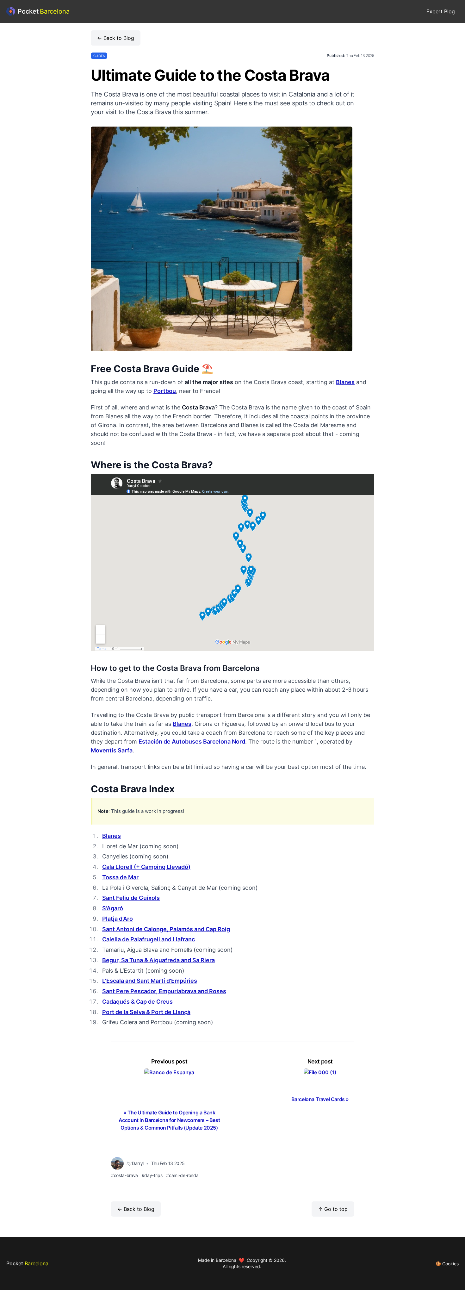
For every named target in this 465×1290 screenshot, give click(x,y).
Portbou (164, 391)
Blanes (345, 382)
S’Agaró (112, 908)
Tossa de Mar (120, 877)
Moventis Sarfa (112, 750)
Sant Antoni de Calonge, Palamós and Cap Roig (166, 929)
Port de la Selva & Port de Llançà (146, 1012)
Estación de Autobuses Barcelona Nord (192, 741)
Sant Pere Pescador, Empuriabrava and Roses (164, 991)
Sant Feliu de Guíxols (131, 897)
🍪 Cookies (447, 1263)
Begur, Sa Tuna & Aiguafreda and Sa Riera (158, 960)
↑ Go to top (333, 1209)
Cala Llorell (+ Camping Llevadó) (146, 866)
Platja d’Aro (117, 918)
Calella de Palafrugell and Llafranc (148, 939)
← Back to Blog (115, 38)
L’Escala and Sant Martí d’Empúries (149, 980)
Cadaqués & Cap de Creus (137, 1001)
